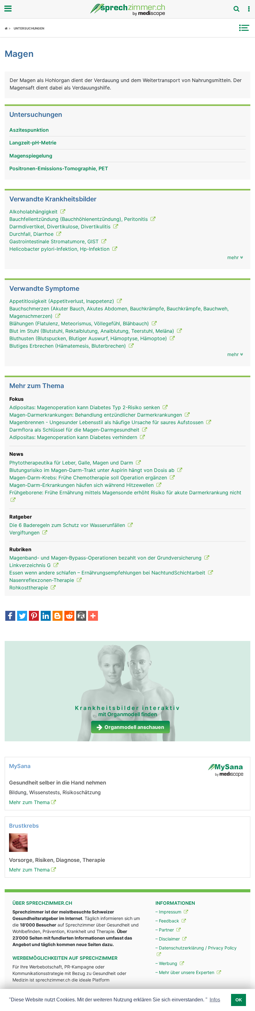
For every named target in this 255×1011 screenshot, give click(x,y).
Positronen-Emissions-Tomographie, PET (58, 168)
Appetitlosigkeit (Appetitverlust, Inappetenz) (62, 301)
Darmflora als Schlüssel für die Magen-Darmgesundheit (75, 430)
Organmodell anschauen (134, 727)
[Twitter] (22, 616)
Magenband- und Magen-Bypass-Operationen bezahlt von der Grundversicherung (106, 558)
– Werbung (166, 963)
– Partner (165, 929)
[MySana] (225, 770)
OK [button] (238, 999)
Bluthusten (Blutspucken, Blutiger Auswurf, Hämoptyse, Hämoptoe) (89, 338)
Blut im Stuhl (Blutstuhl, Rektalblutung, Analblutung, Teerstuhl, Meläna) (92, 331)
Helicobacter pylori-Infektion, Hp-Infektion (60, 249)
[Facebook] (10, 616)
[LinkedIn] (45, 616)
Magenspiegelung (30, 156)
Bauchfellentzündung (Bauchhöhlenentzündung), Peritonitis (79, 219)
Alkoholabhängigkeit (34, 211)
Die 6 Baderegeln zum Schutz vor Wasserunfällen (68, 525)
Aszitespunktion (29, 130)
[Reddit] (69, 616)
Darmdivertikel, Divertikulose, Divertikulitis (60, 226)
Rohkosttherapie (29, 587)
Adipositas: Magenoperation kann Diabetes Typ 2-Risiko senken (85, 407)
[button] (249, 9)
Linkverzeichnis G (30, 565)
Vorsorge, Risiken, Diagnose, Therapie (57, 860)
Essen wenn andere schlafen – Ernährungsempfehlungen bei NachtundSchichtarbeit (108, 573)
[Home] (8, 28)
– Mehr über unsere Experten (185, 972)
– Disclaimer (168, 938)
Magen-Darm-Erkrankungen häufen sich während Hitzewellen (82, 485)
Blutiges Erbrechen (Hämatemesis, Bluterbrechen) (68, 346)
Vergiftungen (25, 532)
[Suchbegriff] (236, 8)
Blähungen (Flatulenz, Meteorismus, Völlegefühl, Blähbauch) (80, 323)
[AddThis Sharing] (93, 616)
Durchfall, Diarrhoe (32, 234)
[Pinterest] (33, 616)
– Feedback (167, 920)
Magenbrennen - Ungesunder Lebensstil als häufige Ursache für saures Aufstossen (107, 422)
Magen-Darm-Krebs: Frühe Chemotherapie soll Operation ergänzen (89, 477)
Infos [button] (215, 999)
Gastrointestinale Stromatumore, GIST (54, 241)
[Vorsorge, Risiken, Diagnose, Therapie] (18, 842)
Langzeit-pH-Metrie (32, 143)
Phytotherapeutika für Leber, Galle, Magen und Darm (72, 463)
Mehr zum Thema (29, 802)
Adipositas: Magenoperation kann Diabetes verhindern (74, 437)
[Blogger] (57, 616)
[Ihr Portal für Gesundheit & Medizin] (127, 10)
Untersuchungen (29, 28)
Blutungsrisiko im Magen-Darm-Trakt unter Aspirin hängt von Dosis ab (92, 470)
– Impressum (169, 911)
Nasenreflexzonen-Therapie (42, 580)
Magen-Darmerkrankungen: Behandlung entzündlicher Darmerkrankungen (96, 415)
